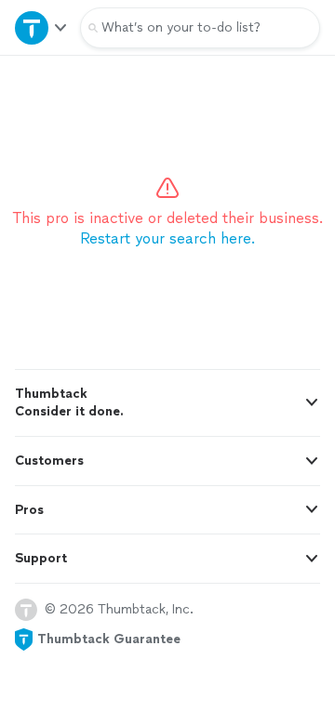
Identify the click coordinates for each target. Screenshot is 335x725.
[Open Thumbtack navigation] (40, 27)
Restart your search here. (167, 238)
